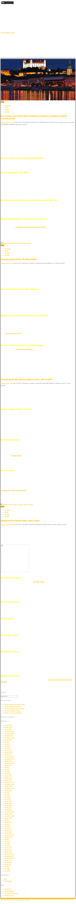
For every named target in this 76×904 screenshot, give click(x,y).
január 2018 (7, 852)
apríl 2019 (7, 826)
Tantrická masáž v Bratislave (13, 713)
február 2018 (8, 849)
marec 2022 (8, 807)
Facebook (7, 105)
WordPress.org (9, 895)
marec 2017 (8, 860)
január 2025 (7, 754)
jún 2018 (7, 841)
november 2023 (9, 784)
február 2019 (8, 830)
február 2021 (8, 809)
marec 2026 (8, 725)
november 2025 (9, 733)
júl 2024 (6, 767)
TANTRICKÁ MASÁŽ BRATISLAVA (15, 39)
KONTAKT (24, 45)
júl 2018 (6, 839)
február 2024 (8, 778)
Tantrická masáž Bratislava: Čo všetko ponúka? (19, 259)
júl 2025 (6, 742)
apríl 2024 (7, 773)
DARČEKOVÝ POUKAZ (12, 45)
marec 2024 (8, 776)
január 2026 (7, 729)
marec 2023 (8, 801)
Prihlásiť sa (7, 889)
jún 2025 (7, 744)
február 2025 (8, 752)
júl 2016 (6, 866)
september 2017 (9, 858)
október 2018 (8, 837)
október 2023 (8, 786)
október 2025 (8, 735)
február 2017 (8, 862)
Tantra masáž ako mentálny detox (14, 704)
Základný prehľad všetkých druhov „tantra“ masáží (20, 520)
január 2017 (7, 864)
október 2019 (8, 822)
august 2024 (8, 765)
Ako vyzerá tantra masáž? (12, 710)
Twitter (6, 107)
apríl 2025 (7, 748)
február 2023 (8, 803)
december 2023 (9, 782)
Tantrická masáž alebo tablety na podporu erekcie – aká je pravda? (26, 379)
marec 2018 (8, 847)
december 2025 (9, 731)
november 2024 (9, 759)
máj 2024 (7, 771)
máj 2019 (7, 824)
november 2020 (9, 811)
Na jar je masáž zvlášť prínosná (14, 708)
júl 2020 (6, 820)
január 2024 (7, 780)
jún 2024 (7, 769)
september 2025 (9, 738)
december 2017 (9, 854)
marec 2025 (8, 750)
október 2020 (8, 814)
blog (11, 122)
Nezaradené (8, 881)
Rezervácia (4, 32)
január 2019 (7, 833)
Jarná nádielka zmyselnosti (12, 706)
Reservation (11, 32)
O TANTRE (30, 39)
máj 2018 (7, 843)
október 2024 (8, 761)
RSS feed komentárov (11, 893)
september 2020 (9, 816)
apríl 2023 (7, 799)
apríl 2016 (7, 871)
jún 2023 (7, 795)
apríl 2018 (7, 845)
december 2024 (9, 757)
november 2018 (9, 835)
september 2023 (9, 788)
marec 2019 (8, 828)
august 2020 (8, 818)
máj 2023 (7, 797)
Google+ (7, 109)
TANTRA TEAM (54, 39)
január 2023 (7, 805)
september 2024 (9, 763)
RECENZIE (65, 39)
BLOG (33, 45)
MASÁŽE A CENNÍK (42, 39)
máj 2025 (7, 746)
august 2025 (8, 740)
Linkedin (6, 112)
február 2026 (8, 727)
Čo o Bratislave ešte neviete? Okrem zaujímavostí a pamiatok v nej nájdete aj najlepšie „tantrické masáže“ (34, 117)
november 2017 (9, 856)
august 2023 (8, 790)
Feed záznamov (9, 891)
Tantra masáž (5, 122)
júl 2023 (6, 792)
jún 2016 (7, 868)
